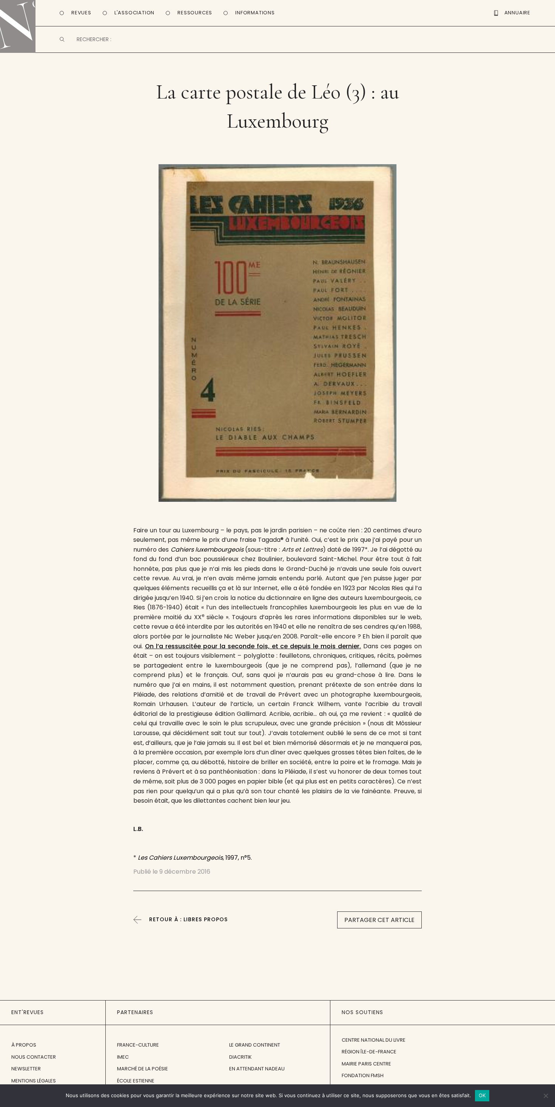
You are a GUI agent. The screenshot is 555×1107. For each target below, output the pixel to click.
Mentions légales (33, 1080)
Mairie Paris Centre (366, 1063)
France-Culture (138, 1044)
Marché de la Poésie (142, 1068)
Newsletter (26, 1068)
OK (482, 1095)
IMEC (123, 1057)
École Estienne (135, 1080)
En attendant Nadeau (257, 1068)
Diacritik (240, 1057)
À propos (23, 1044)
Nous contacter (33, 1057)
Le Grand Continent (254, 1044)
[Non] (545, 1095)
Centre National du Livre (373, 1040)
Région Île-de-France (369, 1051)
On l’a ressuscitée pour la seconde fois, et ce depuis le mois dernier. (253, 646)
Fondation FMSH (363, 1075)
